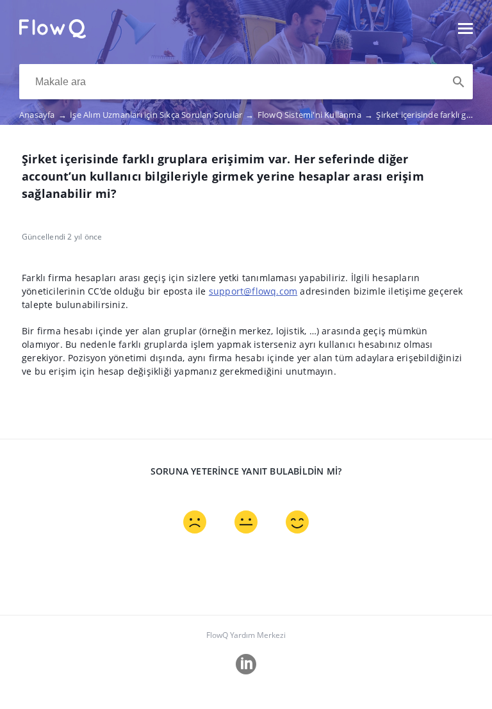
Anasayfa (43, 114)
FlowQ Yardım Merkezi (246, 635)
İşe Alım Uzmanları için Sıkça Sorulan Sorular (162, 114)
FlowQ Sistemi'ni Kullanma (315, 114)
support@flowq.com (253, 291)
